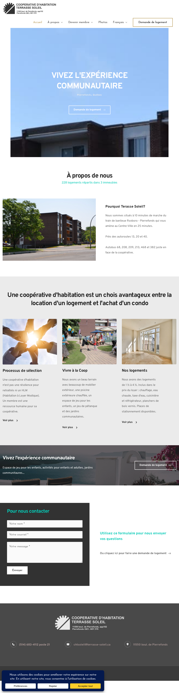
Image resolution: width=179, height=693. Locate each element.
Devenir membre (78, 22)
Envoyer (17, 570)
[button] (153, 22)
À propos (53, 22)
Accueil (37, 22)
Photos (102, 22)
